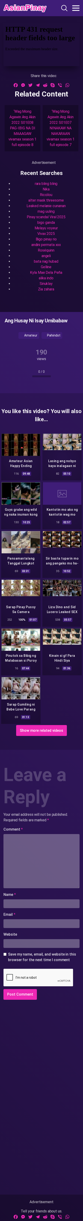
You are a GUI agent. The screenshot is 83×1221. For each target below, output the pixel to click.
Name (9, 894)
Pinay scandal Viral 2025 (46, 217)
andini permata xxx (46, 245)
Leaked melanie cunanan (46, 206)
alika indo (46, 278)
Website (10, 934)
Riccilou (46, 195)
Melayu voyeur (46, 228)
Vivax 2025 (46, 233)
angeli (46, 256)
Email (9, 914)
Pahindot (53, 335)
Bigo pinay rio (46, 239)
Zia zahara (46, 289)
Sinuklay (46, 283)
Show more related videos (41, 730)
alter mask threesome (46, 200)
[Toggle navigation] (76, 8)
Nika (46, 189)
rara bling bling (46, 183)
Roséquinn (46, 250)
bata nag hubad (46, 261)
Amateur (30, 335)
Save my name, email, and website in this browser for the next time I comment (42, 957)
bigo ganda (46, 222)
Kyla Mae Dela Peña (46, 272)
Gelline (46, 267)
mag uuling (46, 211)
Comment (13, 829)
